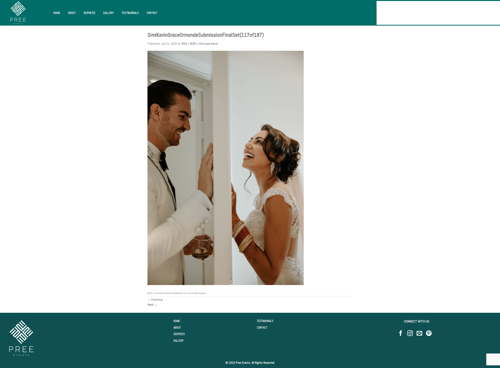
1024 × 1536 (188, 43)
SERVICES (179, 334)
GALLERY (178, 341)
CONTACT (262, 327)
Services (90, 13)
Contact (152, 13)
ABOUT (177, 327)
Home (56, 13)
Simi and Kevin (208, 43)
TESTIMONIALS (265, 321)
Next (152, 304)
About (72, 13)
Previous (155, 299)
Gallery (108, 13)
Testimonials (130, 13)
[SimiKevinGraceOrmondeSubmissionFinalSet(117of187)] (225, 167)
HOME (176, 321)
